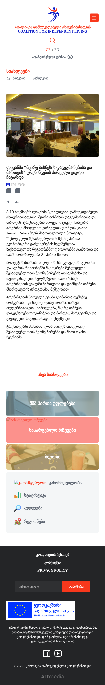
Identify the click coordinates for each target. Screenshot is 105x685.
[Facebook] (8, 190)
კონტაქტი (52, 562)
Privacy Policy (52, 570)
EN (56, 50)
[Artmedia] (52, 676)
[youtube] (58, 653)
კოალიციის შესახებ (52, 555)
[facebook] (46, 653)
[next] (89, 126)
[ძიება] (52, 40)
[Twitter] (17, 190)
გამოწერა (76, 586)
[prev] (15, 126)
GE (48, 50)
